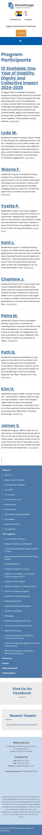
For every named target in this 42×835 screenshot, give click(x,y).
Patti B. (8, 352)
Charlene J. (12, 279)
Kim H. (7, 389)
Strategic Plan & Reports (15, 485)
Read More (14, 121)
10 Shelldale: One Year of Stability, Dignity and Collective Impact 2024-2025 (19, 78)
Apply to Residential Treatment (21, 26)
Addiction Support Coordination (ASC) (21, 586)
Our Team (9, 490)
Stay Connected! (9, 668)
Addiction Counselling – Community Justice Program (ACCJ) (19, 575)
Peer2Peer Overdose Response (17, 596)
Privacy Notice (10, 504)
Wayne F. (10, 169)
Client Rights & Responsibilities (17, 514)
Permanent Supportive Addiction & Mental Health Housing (19, 652)
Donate (21, 33)
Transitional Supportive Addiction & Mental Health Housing (19, 636)
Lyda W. (9, 133)
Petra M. (9, 316)
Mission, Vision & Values (14, 480)
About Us (6, 470)
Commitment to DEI (13, 499)
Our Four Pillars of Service (15, 539)
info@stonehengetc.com (24, 766)
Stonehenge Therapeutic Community (21, 5)
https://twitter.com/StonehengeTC (22, 724)
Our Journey (10, 495)
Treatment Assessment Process (18, 625)
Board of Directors (12, 524)
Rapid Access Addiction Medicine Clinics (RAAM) (21, 557)
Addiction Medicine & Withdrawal (18, 544)
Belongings (9, 616)
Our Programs (8, 534)
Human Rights (10, 509)
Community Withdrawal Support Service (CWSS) (21, 550)
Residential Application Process (18, 621)
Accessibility (10, 519)
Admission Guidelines (13, 611)
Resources (7, 658)
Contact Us (15, 19)
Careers (28, 19)
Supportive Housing (13, 630)
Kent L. (8, 242)
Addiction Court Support (15, 581)
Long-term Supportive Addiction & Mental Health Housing (22, 644)
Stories (5, 663)
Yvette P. (10, 206)
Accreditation (10, 529)
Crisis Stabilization (12, 564)
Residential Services (13, 601)
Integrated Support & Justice (17, 569)
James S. (10, 425)
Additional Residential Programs (18, 606)
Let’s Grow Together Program (17, 591)
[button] (21, 41)
